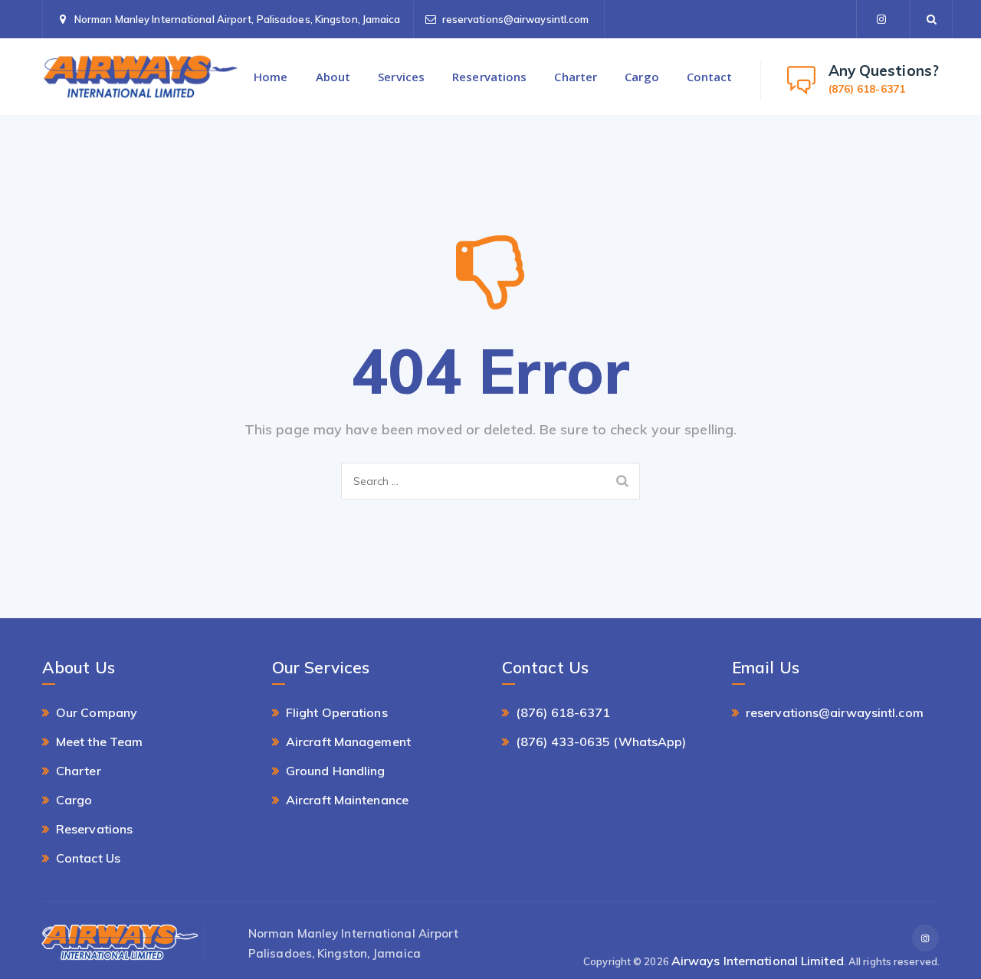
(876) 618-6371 (563, 712)
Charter (575, 76)
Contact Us (88, 858)
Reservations (489, 76)
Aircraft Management (348, 741)
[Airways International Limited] (140, 76)
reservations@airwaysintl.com (515, 19)
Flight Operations (337, 712)
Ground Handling (336, 770)
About (333, 76)
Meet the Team (99, 741)
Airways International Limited (757, 960)
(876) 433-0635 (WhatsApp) (601, 741)
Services (401, 76)
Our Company (96, 712)
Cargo (642, 76)
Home (270, 76)
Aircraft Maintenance (347, 799)
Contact (710, 76)
